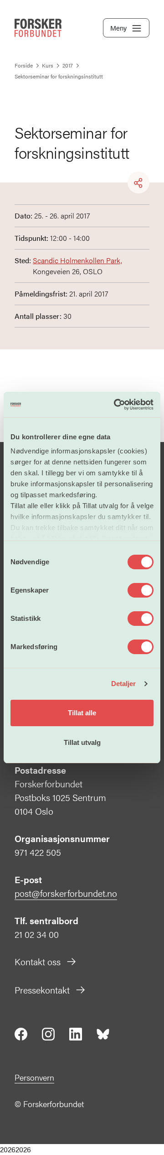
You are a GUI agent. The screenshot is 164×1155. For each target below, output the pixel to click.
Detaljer (123, 683)
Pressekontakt (42, 989)
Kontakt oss (38, 961)
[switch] (141, 590)
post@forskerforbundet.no (66, 893)
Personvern (34, 1077)
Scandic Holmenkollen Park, (77, 260)
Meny (118, 27)
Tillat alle (82, 713)
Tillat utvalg (82, 742)
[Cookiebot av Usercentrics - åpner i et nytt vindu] (116, 405)
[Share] (138, 183)
